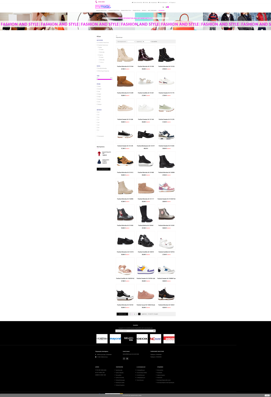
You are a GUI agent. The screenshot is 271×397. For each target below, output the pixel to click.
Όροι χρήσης (118, 375)
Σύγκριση (172, 2)
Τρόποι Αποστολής (137, 2)
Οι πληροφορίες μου (141, 377)
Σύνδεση (146, 2)
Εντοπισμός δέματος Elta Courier (164, 380)
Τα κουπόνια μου (140, 380)
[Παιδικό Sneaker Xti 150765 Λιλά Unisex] (146, 266)
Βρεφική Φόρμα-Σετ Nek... (106, 152)
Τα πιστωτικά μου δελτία (142, 372)
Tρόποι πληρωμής (119, 372)
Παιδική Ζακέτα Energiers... (105, 160)
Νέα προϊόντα (100, 147)
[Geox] (128, 338)
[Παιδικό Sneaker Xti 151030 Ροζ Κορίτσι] (166, 187)
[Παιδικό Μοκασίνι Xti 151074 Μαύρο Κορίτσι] (125, 240)
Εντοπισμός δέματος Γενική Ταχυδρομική (165, 382)
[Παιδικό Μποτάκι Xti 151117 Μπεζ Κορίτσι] (146, 187)
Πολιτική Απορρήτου (120, 385)
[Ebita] (169, 338)
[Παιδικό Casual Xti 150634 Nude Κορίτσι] (146, 293)
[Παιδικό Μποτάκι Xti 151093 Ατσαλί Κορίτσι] (125, 213)
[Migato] (115, 338)
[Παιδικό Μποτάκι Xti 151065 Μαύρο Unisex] (146, 160)
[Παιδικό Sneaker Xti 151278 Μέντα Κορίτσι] (166, 107)
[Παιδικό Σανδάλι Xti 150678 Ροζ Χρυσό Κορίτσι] (125, 266)
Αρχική (134, 25)
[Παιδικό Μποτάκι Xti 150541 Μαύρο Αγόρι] (166, 293)
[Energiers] (155, 338)
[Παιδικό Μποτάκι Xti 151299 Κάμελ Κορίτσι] (125, 81)
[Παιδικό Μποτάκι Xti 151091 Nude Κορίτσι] (166, 213)
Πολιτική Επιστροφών (120, 380)
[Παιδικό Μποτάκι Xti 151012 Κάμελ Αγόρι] (125, 160)
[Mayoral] (102, 338)
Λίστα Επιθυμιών (163, 2)
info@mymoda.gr (104, 357)
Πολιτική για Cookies (120, 382)
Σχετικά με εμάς (119, 370)
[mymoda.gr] (103, 6)
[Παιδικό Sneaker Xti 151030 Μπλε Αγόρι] (166, 134)
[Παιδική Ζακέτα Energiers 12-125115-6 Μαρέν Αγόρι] (99, 161)
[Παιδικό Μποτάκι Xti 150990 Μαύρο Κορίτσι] (166, 160)
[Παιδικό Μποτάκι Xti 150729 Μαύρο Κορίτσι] (125, 293)
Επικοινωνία (159, 377)
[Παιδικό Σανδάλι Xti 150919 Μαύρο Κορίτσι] (146, 240)
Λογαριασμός (154, 2)
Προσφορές (159, 372)
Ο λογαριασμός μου (141, 367)
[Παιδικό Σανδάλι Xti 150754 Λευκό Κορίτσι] (166, 240)
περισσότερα (119, 37)
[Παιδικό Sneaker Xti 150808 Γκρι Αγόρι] (166, 266)
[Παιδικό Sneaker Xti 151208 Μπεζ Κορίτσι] (125, 107)
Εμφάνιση (139, 41)
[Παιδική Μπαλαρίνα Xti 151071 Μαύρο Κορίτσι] (146, 134)
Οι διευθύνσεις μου (141, 375)
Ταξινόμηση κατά (121, 41)
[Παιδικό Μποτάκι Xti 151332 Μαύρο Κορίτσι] (166, 54)
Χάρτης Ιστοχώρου (161, 375)
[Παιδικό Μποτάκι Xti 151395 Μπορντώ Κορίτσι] (146, 54)
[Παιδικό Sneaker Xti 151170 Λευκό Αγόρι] (166, 81)
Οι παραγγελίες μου (141, 370)
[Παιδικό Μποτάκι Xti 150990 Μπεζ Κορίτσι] (125, 187)
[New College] (142, 338)
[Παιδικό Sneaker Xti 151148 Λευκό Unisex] (146, 107)
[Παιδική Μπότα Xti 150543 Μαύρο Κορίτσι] (146, 213)
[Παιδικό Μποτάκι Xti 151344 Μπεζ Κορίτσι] (125, 54)
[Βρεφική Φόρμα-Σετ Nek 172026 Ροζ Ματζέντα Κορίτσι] (99, 153)
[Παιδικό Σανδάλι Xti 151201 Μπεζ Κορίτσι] (146, 81)
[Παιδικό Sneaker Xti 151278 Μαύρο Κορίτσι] (125, 134)
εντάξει (267, 395)
